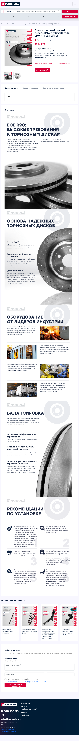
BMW (8, 97)
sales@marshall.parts (11, 719)
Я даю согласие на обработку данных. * (23, 679)
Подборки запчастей (29, 709)
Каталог (10, 11)
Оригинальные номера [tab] (53, 88)
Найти (70, 11)
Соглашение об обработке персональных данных (25, 681)
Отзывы (24, 712)
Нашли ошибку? (64, 63)
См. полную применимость (44, 63)
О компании (25, 703)
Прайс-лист (25, 715)
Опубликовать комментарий (15, 685)
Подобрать (70, 16)
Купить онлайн (42, 70)
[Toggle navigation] (75, 4)
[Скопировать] (50, 48)
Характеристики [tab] (30, 88)
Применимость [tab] (11, 88)
